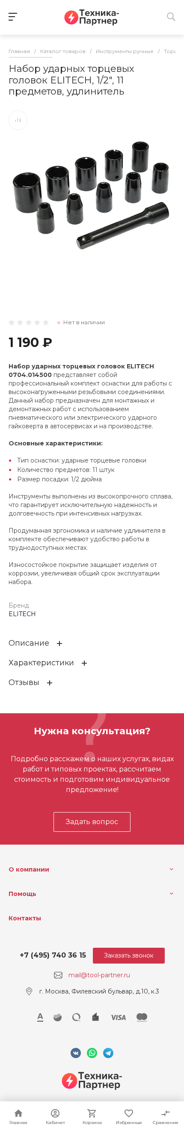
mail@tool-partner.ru (99, 975)
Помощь (22, 894)
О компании (29, 869)
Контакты (25, 918)
